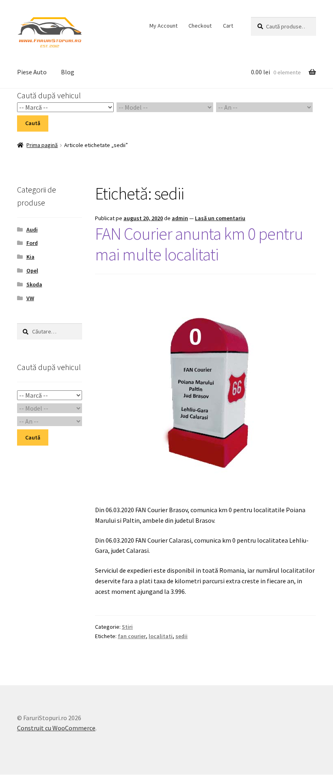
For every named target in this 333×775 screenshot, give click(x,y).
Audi (32, 229)
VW (30, 298)
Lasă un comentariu (220, 218)
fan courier (132, 636)
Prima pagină (42, 145)
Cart (228, 25)
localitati (161, 636)
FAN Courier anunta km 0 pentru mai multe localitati (199, 244)
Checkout (200, 25)
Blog (67, 72)
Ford (32, 243)
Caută (32, 123)
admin (180, 218)
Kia (30, 256)
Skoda (34, 284)
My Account (163, 25)
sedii (181, 636)
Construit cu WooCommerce (56, 728)
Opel (32, 270)
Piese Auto (32, 72)
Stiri (127, 626)
